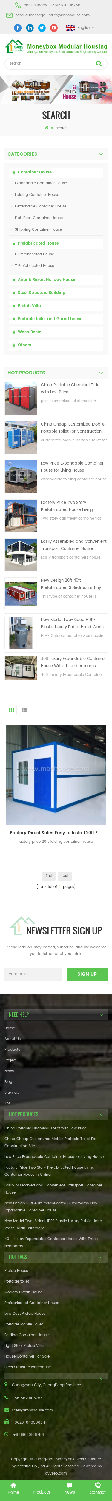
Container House (35, 172)
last (65, 876)
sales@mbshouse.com (69, 15)
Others (24, 345)
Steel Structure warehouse (27, 1367)
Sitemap (11, 1092)
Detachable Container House (40, 206)
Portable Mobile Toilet (23, 1324)
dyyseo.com (56, 1473)
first (49, 876)
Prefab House (16, 1271)
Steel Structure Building (41, 293)
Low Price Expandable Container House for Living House (72, 467)
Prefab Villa (29, 306)
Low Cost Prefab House (24, 1313)
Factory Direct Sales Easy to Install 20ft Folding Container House (58, 833)
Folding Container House (37, 195)
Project (10, 1060)
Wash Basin (30, 332)
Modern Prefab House (23, 1292)
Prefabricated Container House (31, 1303)
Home (9, 1028)
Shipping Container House (38, 229)
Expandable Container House (41, 183)
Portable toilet (16, 1281)
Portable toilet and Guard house (50, 319)
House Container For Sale (27, 1356)
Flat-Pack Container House (39, 218)
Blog (8, 1082)
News (9, 1071)
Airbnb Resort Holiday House (46, 280)
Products (12, 1050)
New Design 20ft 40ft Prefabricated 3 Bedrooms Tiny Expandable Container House (71, 585)
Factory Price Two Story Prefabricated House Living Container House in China (67, 507)
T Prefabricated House (34, 266)
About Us (12, 1039)
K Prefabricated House (34, 254)
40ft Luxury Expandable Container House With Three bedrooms (73, 662)
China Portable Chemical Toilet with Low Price (71, 388)
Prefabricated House (38, 243)
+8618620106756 (65, 5)
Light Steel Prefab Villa (24, 1346)
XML (7, 1103)
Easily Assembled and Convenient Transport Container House (74, 545)
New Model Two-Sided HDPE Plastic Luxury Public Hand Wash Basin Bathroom (72, 624)
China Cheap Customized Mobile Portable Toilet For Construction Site (73, 428)
